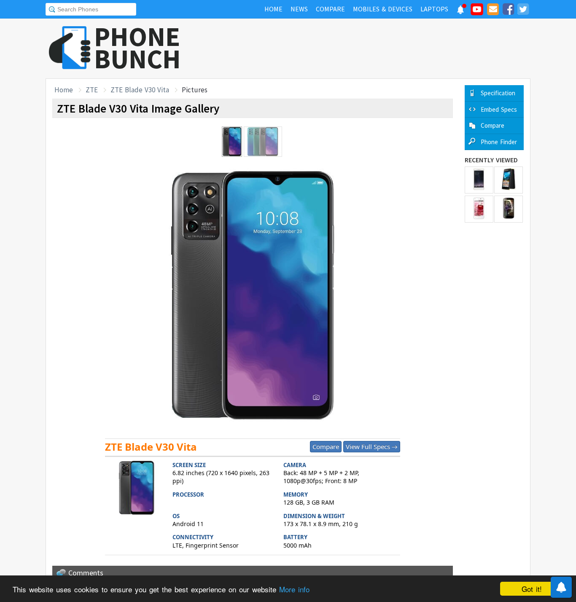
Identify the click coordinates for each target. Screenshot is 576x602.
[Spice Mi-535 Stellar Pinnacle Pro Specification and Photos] (508, 209)
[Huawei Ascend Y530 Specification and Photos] (508, 180)
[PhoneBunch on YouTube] (477, 12)
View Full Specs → (372, 446)
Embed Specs (499, 109)
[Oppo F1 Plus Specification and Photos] (479, 180)
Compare (325, 446)
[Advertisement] (376, 48)
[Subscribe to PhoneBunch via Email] (493, 10)
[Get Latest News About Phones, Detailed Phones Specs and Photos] (70, 48)
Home (63, 89)
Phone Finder (499, 142)
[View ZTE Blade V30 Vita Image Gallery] (136, 488)
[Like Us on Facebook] (508, 10)
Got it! (532, 588)
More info (294, 589)
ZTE (92, 89)
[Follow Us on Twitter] (523, 10)
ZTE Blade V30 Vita (139, 89)
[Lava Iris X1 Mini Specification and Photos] (479, 209)
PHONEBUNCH (137, 47)
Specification (498, 93)
